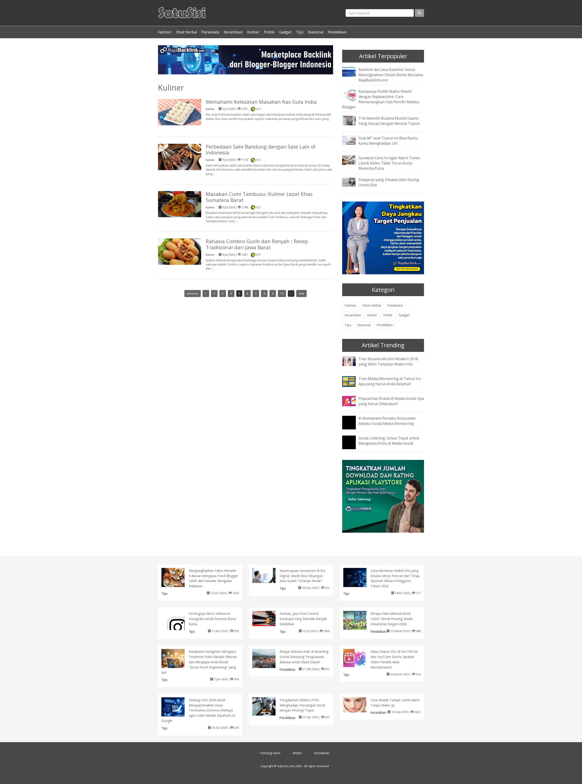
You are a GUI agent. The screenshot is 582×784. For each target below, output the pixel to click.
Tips (300, 32)
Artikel (297, 753)
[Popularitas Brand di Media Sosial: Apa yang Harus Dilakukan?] (352, 400)
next (301, 293)
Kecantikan (233, 32)
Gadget (285, 32)
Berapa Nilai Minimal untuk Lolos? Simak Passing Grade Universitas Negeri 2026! (392, 618)
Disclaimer (321, 753)
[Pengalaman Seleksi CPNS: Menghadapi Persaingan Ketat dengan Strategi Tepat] (268, 705)
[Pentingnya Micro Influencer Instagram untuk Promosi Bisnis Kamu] (177, 626)
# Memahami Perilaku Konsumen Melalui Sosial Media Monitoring (387, 421)
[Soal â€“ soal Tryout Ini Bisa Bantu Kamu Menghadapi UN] (352, 140)
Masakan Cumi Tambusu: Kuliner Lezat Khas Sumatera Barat (259, 197)
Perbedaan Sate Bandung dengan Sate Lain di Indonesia (261, 149)
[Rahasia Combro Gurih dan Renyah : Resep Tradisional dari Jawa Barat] (179, 252)
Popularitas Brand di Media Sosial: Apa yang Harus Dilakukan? (391, 401)
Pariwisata (210, 32)
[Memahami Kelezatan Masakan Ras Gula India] (179, 112)
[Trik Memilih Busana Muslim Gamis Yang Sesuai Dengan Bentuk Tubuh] (352, 120)
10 (281, 293)
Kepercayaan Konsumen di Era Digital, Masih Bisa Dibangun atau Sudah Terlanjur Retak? (302, 575)
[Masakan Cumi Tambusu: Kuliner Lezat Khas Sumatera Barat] (179, 203)
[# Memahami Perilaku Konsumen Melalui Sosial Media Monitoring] (352, 425)
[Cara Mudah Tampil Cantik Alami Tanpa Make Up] (359, 704)
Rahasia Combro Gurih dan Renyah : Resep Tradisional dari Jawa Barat (257, 244)
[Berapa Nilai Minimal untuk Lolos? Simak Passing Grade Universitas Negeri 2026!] (359, 619)
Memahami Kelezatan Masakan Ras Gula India (261, 101)
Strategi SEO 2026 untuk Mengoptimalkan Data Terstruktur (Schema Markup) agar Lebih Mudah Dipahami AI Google (198, 710)
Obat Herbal (186, 32)
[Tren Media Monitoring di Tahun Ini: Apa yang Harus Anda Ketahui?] (352, 380)
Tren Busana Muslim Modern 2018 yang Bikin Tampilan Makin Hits (388, 361)
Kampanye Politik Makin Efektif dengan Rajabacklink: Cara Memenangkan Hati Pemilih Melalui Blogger (380, 99)
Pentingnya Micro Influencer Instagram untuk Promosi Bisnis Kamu (212, 618)
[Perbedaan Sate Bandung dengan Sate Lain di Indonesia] (179, 159)
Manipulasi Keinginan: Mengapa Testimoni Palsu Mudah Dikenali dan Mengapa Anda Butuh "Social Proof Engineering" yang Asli (199, 661)
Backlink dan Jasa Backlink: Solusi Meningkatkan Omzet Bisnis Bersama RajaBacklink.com (391, 75)
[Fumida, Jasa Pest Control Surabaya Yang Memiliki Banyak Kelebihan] (268, 618)
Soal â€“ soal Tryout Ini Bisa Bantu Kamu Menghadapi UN (388, 141)
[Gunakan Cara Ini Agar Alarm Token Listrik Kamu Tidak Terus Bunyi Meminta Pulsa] (352, 159)
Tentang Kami (270, 753)
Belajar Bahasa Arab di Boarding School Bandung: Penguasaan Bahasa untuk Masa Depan (304, 656)
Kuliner (253, 32)
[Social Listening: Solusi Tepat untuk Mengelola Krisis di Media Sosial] (352, 445)
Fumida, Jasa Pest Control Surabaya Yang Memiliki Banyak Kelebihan (303, 618)
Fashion (164, 32)
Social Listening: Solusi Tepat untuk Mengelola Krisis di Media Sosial (389, 441)
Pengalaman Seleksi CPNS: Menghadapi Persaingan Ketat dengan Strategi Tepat (302, 705)
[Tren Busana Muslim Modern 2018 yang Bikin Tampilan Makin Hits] (352, 360)
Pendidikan (337, 32)
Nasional (315, 32)
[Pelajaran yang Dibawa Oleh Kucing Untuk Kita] (352, 181)
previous (192, 293)
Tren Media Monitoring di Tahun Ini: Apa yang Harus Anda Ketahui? (390, 381)
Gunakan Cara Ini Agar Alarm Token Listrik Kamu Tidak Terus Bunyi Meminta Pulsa (389, 163)
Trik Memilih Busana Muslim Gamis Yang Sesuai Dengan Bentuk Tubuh (389, 121)
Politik (269, 32)
